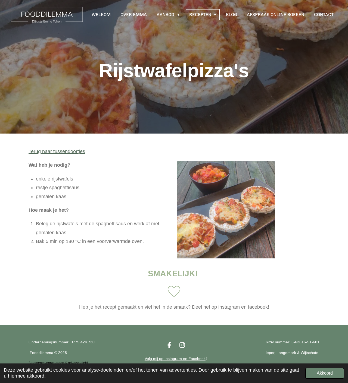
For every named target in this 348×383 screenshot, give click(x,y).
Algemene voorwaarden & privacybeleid (58, 363)
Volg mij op (154, 358)
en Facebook (194, 358)
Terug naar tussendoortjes (57, 151)
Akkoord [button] (325, 373)
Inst (167, 358)
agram (176, 358)
